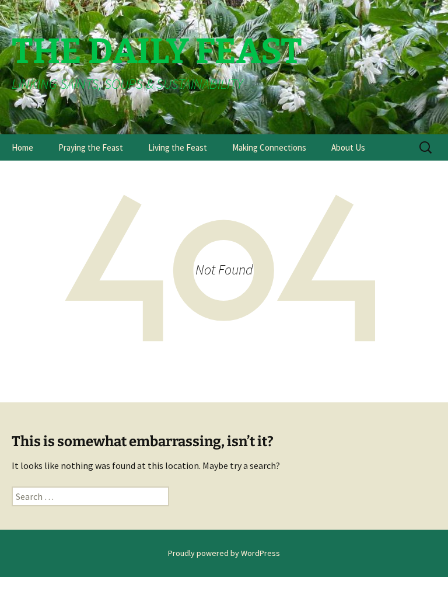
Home (22, 147)
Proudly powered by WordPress (224, 553)
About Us (348, 147)
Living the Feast (177, 147)
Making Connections (269, 147)
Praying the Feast (90, 147)
